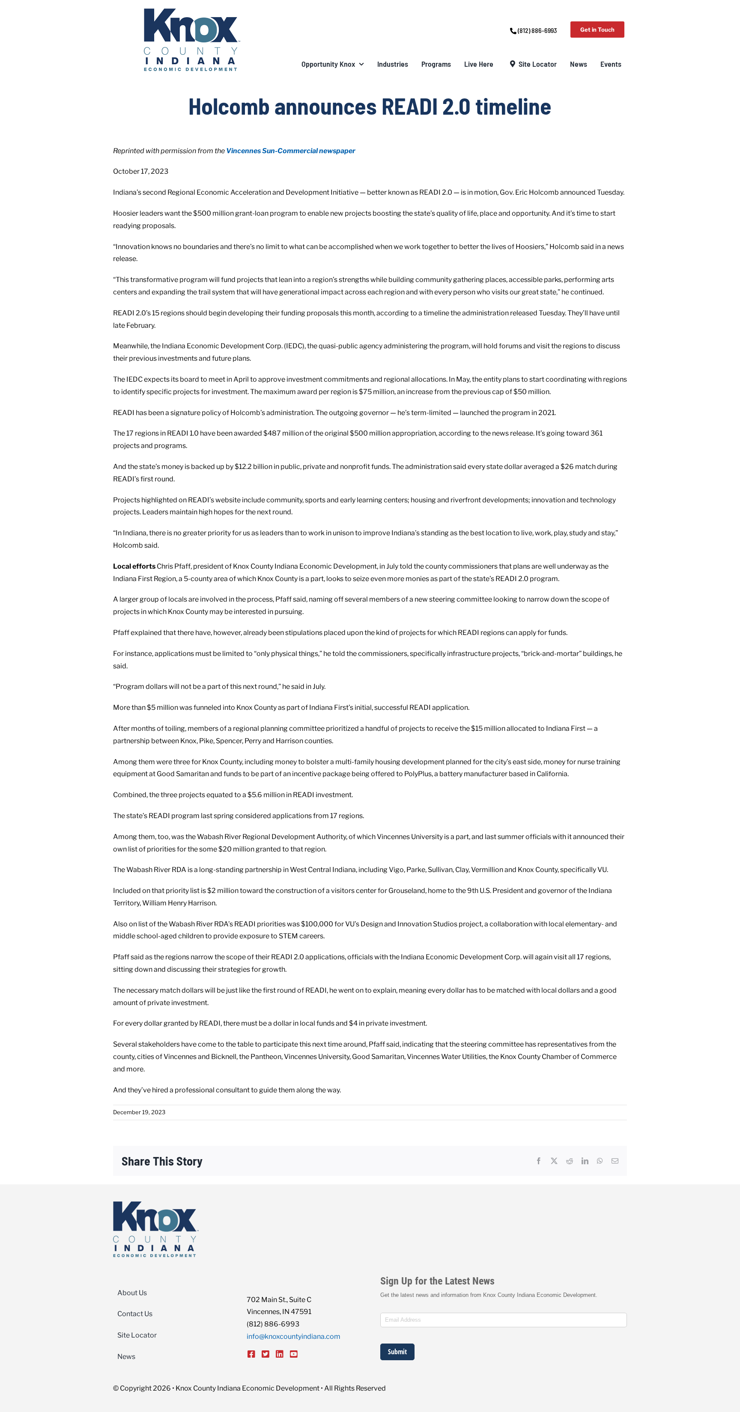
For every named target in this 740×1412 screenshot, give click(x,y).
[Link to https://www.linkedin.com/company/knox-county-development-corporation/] (279, 1354)
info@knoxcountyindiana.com (293, 1336)
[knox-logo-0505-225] (192, 12)
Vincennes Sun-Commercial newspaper (290, 151)
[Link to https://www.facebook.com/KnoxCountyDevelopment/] (251, 1354)
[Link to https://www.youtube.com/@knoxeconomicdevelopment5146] (294, 1354)
